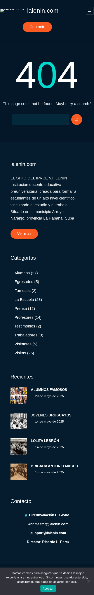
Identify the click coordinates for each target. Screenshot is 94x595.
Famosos (22, 290)
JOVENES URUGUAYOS (51, 415)
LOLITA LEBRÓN (45, 441)
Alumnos (22, 273)
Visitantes (22, 344)
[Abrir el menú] (90, 11)
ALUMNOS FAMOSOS (49, 390)
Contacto (37, 27)
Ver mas (24, 233)
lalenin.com (42, 10)
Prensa (20, 308)
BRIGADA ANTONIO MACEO (54, 466)
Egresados (23, 282)
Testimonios (24, 326)
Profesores (23, 317)
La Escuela (24, 299)
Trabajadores (25, 335)
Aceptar (48, 588)
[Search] (76, 119)
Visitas (20, 353)
